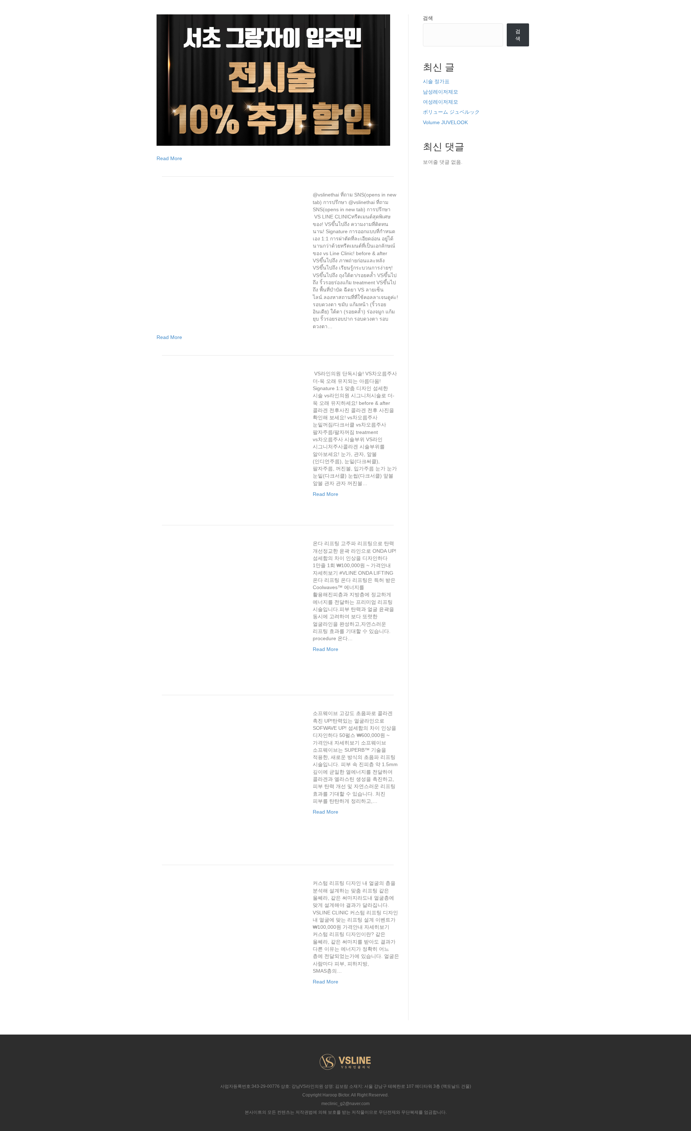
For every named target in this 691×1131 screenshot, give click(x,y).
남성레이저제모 (440, 92)
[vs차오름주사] (230, 435)
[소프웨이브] (230, 775)
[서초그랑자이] (273, 79)
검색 (428, 18)
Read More (169, 158)
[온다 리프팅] (230, 605)
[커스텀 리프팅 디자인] (230, 945)
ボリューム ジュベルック (451, 112)
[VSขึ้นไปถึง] (230, 256)
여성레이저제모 (440, 102)
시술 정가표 (436, 81)
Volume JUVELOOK (445, 122)
